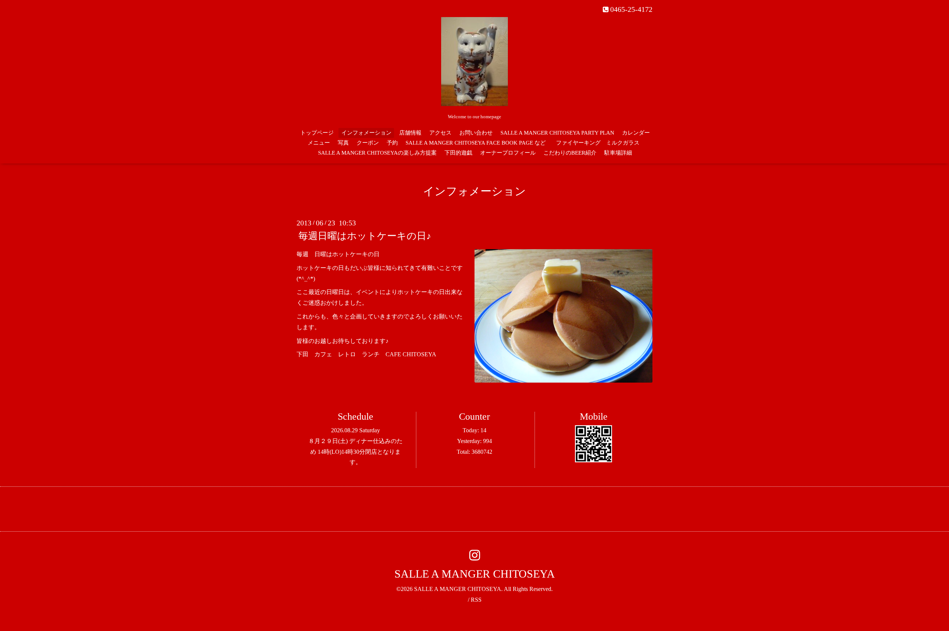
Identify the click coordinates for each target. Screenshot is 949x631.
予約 (392, 143)
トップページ (317, 133)
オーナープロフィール (508, 153)
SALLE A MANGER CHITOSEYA (474, 574)
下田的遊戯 (458, 153)
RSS (476, 600)
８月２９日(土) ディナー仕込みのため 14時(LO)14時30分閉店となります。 (355, 452)
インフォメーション (366, 133)
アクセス (440, 133)
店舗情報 (410, 133)
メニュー (319, 143)
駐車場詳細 (618, 153)
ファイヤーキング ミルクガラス (600, 143)
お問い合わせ (476, 133)
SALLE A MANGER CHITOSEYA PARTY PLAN (557, 133)
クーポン (368, 143)
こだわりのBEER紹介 (569, 153)
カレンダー (636, 133)
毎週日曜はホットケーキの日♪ (364, 236)
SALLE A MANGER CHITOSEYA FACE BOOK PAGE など (476, 143)
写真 (343, 143)
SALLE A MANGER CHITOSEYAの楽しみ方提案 (377, 153)
